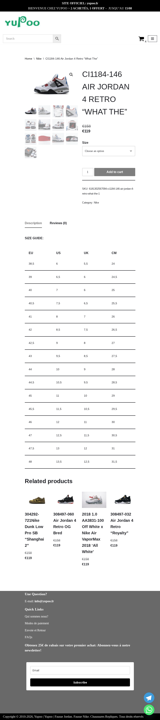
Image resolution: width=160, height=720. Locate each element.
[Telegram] (149, 697)
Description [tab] (33, 223)
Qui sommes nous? (36, 616)
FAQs (28, 637)
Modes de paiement (37, 623)
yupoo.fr (92, 3)
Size (85, 142)
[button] (71, 74)
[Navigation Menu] (152, 38)
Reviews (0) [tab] (58, 223)
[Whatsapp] (149, 710)
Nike (39, 58)
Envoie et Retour (35, 630)
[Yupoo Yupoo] (22, 22)
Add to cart (115, 172)
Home (28, 58)
